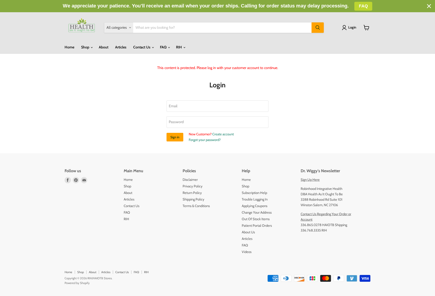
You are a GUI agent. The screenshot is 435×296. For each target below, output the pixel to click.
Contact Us (142, 47)
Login (352, 27)
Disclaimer (190, 180)
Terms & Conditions (196, 206)
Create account (223, 134)
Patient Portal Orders (257, 226)
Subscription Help (254, 193)
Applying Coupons (254, 206)
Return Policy (192, 193)
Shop (85, 47)
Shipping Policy (193, 199)
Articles (120, 47)
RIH (179, 47)
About (103, 47)
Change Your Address (257, 212)
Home (69, 47)
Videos (246, 252)
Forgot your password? (205, 140)
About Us (248, 232)
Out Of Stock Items (256, 219)
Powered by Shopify (77, 283)
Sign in (174, 137)
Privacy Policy (193, 186)
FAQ (163, 47)
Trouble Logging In (255, 199)
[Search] (318, 27)
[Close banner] (429, 6)
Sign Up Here (310, 180)
